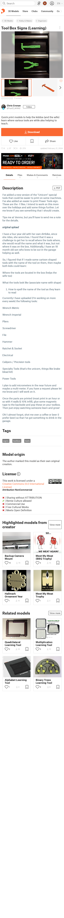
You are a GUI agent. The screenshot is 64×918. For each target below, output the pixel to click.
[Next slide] (60, 87)
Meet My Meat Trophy (44, 595)
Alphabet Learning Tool (16, 681)
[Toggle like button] (6, 563)
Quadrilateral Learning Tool (13, 643)
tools (27, 440)
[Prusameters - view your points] (45, 3)
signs (5, 440)
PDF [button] (58, 188)
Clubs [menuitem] (35, 11)
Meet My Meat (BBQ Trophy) (44, 557)
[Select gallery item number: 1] (12, 589)
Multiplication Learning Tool (44, 643)
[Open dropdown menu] (60, 27)
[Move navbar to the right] (61, 11)
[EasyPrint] (39, 3)
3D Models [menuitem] (13, 11)
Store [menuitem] (25, 11)
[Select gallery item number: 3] (17, 589)
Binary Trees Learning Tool (44, 681)
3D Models (8, 21)
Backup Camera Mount (14, 557)
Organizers (42, 21)
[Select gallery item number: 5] (21, 637)
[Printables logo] (3, 11)
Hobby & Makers (25, 21)
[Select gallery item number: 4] (20, 589)
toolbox (16, 440)
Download (34, 131)
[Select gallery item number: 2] (15, 589)
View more (55, 524)
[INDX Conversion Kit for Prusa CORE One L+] (32, 161)
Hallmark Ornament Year (14, 595)
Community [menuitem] (47, 11)
